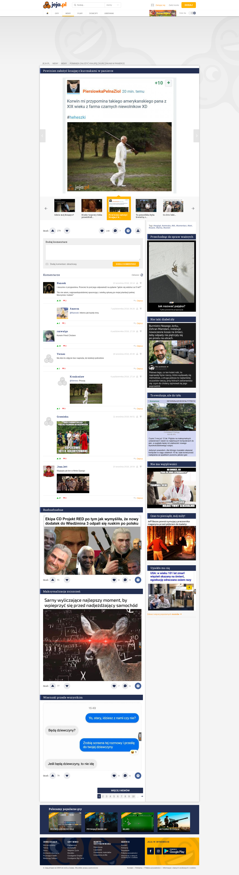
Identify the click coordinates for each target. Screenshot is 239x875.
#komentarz (181, 226)
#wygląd (157, 226)
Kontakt (124, 845)
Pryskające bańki (50, 856)
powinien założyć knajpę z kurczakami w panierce (97, 63)
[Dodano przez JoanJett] (73, 492)
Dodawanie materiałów (102, 852)
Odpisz (140, 301)
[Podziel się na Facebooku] (128, 231)
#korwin (166, 228)
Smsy (45, 850)
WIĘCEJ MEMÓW (120, 790)
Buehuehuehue (53, 510)
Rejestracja (97, 847)
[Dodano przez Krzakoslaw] (86, 403)
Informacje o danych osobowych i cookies (129, 856)
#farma (159, 228)
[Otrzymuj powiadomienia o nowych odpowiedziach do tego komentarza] (141, 308)
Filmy (80, 13)
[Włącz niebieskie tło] (194, 13)
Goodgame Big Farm (75, 858)
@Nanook (74, 313)
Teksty (45, 848)
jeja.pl (46, 63)
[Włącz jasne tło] (189, 13)
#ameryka (166, 226)
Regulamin (125, 850)
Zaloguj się (160, 5)
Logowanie (97, 850)
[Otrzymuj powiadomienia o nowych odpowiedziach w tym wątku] (141, 283)
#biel (190, 226)
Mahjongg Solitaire (50, 858)
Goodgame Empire (74, 856)
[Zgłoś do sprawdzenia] (138, 231)
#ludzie (152, 228)
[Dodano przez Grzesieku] (73, 453)
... (138, 796)
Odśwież (135, 275)
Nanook (61, 283)
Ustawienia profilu (100, 855)
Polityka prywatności (129, 853)
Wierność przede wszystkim (63, 697)
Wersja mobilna (49, 845)
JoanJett (62, 466)
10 (133, 796)
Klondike (70, 853)
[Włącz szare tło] (192, 13)
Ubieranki (109, 13)
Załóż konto (174, 5)
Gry (57, 13)
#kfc (173, 226)
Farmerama (72, 845)
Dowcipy (93, 13)
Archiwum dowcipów (51, 853)
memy (55, 63)
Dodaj (189, 5)
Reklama (124, 848)
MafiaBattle (71, 848)
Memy (68, 13)
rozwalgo (62, 331)
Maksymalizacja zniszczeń (61, 591)
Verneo (61, 354)
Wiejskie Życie (73, 850)
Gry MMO (72, 841)
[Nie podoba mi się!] (71, 231)
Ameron (74, 308)
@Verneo (74, 381)
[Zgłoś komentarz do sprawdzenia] (137, 283)
